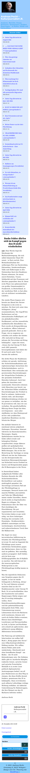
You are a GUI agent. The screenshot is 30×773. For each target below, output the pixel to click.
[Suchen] (25, 745)
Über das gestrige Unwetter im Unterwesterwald (10, 59)
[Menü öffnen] (15, 763)
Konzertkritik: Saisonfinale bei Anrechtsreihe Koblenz (11, 229)
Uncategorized (6, 732)
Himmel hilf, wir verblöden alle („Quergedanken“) (10, 218)
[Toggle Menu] (25, 752)
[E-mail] (5, 718)
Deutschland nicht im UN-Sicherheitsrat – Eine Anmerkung (13, 146)
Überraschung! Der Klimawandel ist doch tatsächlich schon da (11, 81)
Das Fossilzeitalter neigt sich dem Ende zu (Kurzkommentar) (12, 199)
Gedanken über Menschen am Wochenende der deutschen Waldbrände (13, 70)
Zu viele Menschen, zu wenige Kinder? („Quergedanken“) (12, 174)
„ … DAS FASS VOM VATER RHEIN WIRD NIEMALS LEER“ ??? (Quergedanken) (13, 48)
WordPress (14, 772)
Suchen (5, 741)
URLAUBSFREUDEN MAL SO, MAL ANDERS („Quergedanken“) (12, 135)
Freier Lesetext (6, 728)
